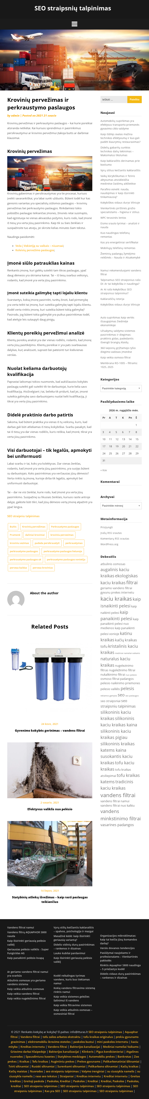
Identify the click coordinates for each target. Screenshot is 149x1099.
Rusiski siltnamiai (43, 1066)
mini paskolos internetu (112, 1042)
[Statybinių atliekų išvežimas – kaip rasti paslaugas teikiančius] (49, 852)
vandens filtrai (117, 795)
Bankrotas (124, 1056)
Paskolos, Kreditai (58, 1081)
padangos (127, 679)
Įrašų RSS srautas (111, 533)
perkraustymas (73, 543)
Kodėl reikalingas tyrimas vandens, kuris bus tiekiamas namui (72, 979)
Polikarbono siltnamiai (103, 1066)
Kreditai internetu (116, 1076)
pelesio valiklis (110, 689)
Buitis (13, 526)
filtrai (132, 582)
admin (15, 115)
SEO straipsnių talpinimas (73, 8)
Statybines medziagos (72, 1056)
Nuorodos (36, 1071)
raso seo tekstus (46, 1076)
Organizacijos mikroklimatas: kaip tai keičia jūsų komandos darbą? (118, 939)
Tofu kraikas (40, 1061)
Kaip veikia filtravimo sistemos (73, 1005)
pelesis (127, 688)
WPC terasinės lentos (113, 217)
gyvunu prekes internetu (117, 592)
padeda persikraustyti (47, 543)
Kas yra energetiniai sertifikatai (119, 242)
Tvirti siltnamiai (19, 1066)
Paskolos (79, 1081)
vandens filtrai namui (114, 801)
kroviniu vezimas (19, 543)
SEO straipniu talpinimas (23, 516)
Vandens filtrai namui (20, 927)
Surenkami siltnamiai (71, 1066)
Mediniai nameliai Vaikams (120, 1046)
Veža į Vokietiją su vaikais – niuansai (39, 246)
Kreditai (93, 1081)
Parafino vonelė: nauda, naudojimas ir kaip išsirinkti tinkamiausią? (117, 193)
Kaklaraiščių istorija (112, 299)
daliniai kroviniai (35, 534)
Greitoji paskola (34, 1081)
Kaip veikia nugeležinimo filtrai (26, 998)
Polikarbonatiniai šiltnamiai (121, 1061)
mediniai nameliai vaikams (127, 653)
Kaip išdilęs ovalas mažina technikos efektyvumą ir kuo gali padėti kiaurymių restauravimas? (120, 138)
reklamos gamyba (108, 695)
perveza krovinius (43, 567)
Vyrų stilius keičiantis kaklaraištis (120, 170)
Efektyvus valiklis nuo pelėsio (49, 809)
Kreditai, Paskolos (112, 1081)
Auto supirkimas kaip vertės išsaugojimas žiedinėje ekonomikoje (117, 321)
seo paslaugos (132, 695)
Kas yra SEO (52, 1091)
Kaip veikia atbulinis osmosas (25, 989)
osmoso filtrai (109, 679)
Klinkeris (87, 1051)
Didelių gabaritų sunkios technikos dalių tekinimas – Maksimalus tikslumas (117, 151)
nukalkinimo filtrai (112, 675)
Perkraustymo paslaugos (65, 526)
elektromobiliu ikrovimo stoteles (49, 1042)
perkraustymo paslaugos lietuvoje (63, 551)
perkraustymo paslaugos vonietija (66, 559)
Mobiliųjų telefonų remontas (117, 248)
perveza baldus (18, 567)
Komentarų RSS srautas (114, 538)
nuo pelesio (131, 675)
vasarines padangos (117, 824)
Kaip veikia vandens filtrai (23, 993)
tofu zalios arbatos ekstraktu (61, 1037)
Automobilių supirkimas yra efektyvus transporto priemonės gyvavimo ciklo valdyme (119, 124)
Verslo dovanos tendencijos (117, 948)
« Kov (103, 470)
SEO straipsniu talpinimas (105, 1032)
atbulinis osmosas (112, 564)
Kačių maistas (18, 1071)
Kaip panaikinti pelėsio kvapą (25, 958)
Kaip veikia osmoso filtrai (115, 357)
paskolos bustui (83, 1042)
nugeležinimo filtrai (122, 670)
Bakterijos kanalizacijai (85, 1046)
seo (121, 695)
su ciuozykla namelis (120, 1071)
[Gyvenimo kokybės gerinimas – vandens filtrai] (49, 675)
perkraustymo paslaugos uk (25, 559)
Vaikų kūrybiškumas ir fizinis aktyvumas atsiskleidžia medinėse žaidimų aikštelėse (118, 179)
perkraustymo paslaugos (24, 551)
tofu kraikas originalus (98, 1037)
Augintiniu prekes (62, 1061)
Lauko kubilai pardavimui (69, 953)
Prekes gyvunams (88, 1061)
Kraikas (24, 1061)
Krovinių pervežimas (33, 526)
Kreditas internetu (33, 1046)
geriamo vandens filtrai (116, 588)
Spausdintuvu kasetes (40, 1056)
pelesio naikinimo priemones (120, 683)
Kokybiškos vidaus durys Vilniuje (120, 202)
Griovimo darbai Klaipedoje (28, 1051)
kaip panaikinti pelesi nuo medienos (119, 623)
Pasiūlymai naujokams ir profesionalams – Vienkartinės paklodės (119, 956)
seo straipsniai (110, 701)
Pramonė (15, 534)
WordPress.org (109, 544)
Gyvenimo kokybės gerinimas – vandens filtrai (50, 731)
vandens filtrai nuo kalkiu (117, 806)
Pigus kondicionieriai (109, 1051)
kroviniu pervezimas (62, 534)
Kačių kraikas (129, 1066)
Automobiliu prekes (102, 1056)
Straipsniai (67, 1076)
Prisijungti (106, 527)
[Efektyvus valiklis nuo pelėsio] (49, 769)
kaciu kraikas (116, 598)
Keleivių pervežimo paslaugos (34, 250)
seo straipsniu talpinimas (62, 1071)
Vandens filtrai (30, 1037)
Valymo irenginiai (93, 1071)
